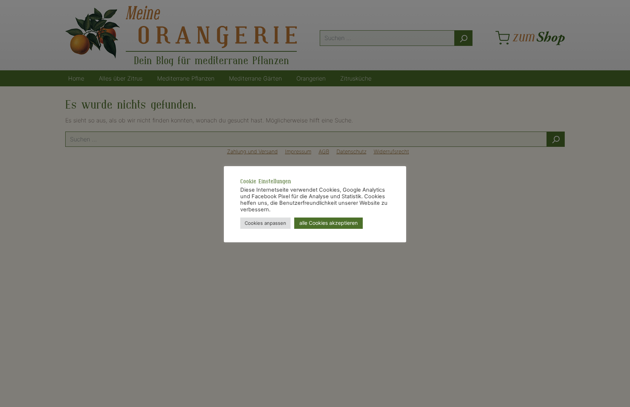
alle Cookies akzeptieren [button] (328, 223)
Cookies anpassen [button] (265, 223)
